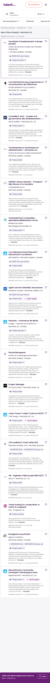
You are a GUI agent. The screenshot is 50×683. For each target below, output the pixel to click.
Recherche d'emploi (8, 28)
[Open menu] (45, 4)
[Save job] (46, 41)
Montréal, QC (21, 28)
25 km (39, 14)
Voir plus (28, 72)
